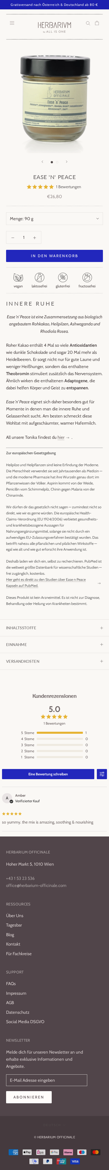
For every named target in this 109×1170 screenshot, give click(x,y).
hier (61, 437)
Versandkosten (22, 661)
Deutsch (52, 1125)
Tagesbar (14, 925)
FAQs (11, 983)
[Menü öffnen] (12, 22)
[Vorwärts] (66, 162)
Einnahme (16, 644)
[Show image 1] (52, 162)
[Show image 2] (57, 162)
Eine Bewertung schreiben (48, 774)
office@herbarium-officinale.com (36, 885)
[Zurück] (42, 162)
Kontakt (13, 944)
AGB (10, 1002)
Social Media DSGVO (25, 1021)
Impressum (16, 993)
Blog (10, 934)
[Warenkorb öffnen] (97, 22)
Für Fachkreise (19, 953)
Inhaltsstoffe (21, 627)
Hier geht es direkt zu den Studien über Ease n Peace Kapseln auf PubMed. (46, 582)
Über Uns (14, 915)
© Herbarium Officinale (54, 1137)
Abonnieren (28, 1097)
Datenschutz (17, 1012)
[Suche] (88, 22)
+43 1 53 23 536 (20, 878)
